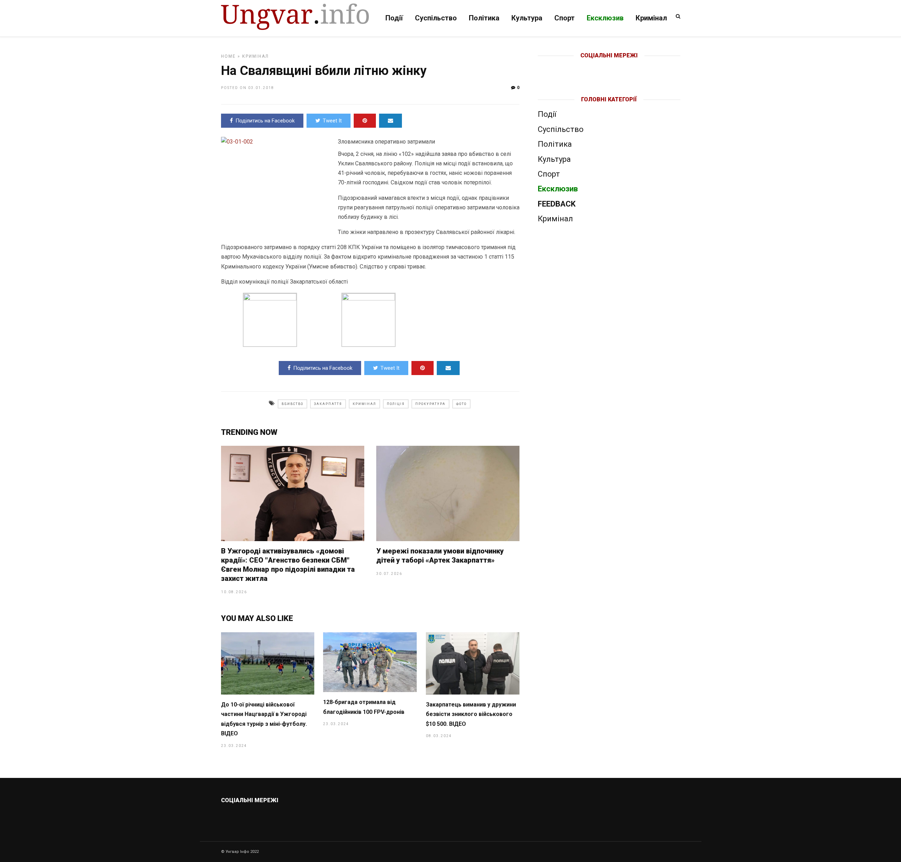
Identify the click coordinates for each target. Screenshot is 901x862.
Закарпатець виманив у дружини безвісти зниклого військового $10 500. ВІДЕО (471, 714)
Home (228, 56)
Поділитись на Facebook (265, 121)
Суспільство (436, 18)
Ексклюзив (605, 18)
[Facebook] (594, 67)
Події (394, 18)
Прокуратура (430, 404)
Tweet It (332, 121)
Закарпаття (328, 404)
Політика (484, 18)
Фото (461, 404)
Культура (526, 18)
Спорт (564, 18)
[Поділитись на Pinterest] (365, 121)
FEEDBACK (556, 203)
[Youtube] (609, 67)
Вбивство (292, 404)
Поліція (396, 404)
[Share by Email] (390, 121)
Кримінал (651, 18)
